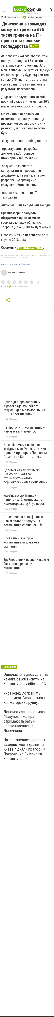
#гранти (4, 264)
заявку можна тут (30, 247)
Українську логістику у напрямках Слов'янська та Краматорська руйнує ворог (23, 499)
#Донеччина (24, 264)
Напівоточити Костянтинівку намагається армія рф (24, 429)
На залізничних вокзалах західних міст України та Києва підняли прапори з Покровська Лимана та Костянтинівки (26, 451)
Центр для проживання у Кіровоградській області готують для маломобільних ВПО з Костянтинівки (24, 408)
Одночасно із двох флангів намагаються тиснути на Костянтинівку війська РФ (23, 521)
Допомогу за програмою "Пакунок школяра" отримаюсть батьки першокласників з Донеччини (25, 476)
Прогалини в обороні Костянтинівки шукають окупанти (21, 542)
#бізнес (13, 264)
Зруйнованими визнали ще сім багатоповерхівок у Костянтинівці (26, 564)
